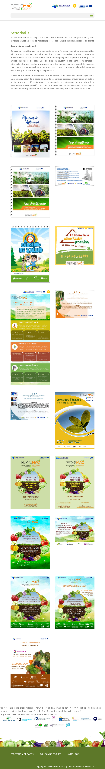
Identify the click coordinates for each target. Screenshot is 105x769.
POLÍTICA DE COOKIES (50, 754)
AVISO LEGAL (73, 754)
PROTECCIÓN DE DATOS (22, 754)
